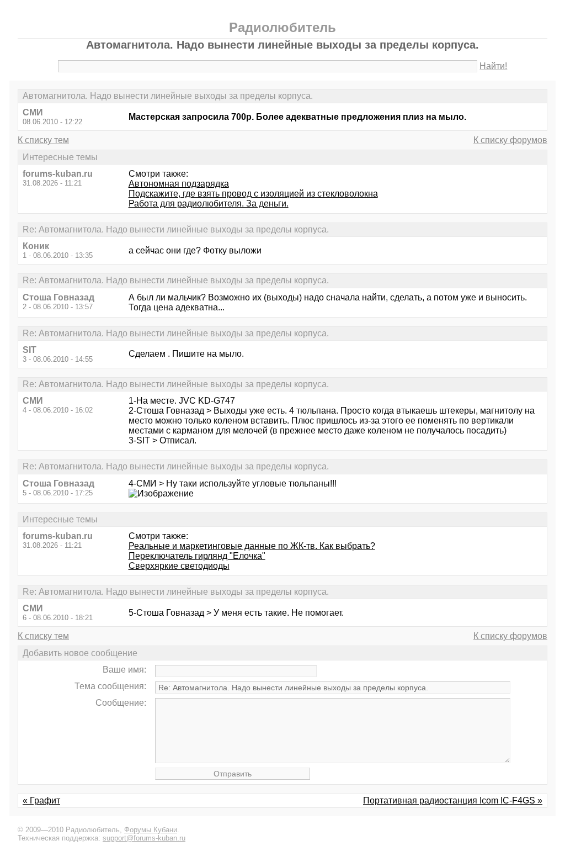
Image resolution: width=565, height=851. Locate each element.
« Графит (41, 800)
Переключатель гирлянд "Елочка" (197, 556)
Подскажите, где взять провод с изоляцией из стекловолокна (253, 193)
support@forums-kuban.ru (144, 838)
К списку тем (43, 140)
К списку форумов (510, 140)
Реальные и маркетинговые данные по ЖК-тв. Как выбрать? (252, 546)
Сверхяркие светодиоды (179, 565)
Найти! (493, 66)
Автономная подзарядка (179, 183)
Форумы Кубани (150, 830)
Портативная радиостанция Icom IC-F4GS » (452, 800)
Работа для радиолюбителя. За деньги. (209, 203)
